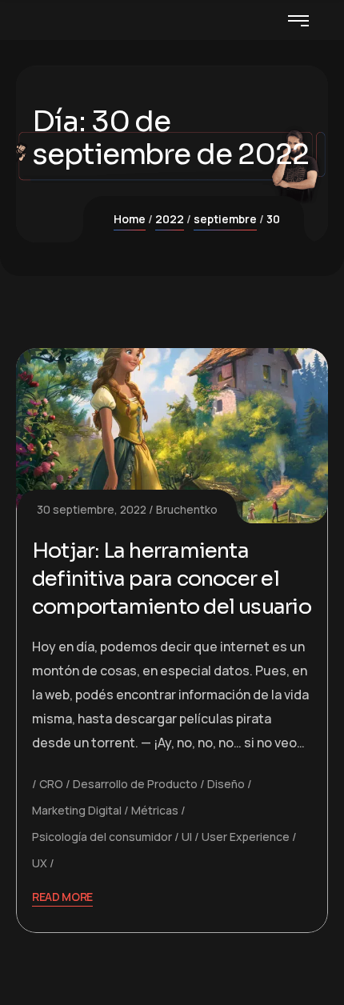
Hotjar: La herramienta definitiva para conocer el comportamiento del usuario (171, 579)
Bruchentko (187, 509)
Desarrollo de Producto (135, 783)
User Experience (246, 836)
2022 (169, 218)
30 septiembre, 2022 (91, 509)
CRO (51, 783)
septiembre (225, 218)
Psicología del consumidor (102, 836)
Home (130, 218)
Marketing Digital (77, 810)
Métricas (154, 810)
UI (187, 836)
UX (39, 863)
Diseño (226, 783)
